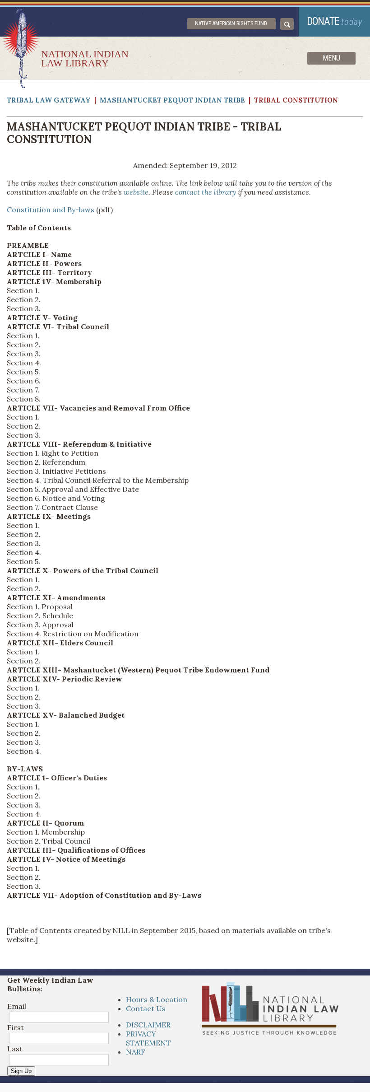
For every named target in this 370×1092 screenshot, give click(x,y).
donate (334, 21)
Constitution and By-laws (50, 209)
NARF (135, 1051)
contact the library (205, 191)
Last (15, 1048)
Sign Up (21, 1071)
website (136, 191)
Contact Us (146, 1008)
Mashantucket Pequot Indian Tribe (173, 100)
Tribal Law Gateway (49, 100)
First (15, 1027)
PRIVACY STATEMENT (148, 1038)
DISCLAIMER (148, 1024)
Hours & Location (156, 999)
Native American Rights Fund (231, 23)
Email (16, 1006)
